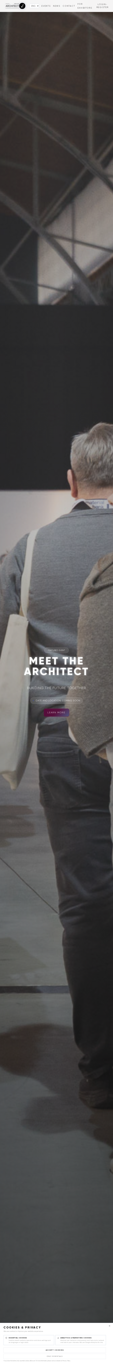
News (56, 6)
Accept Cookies (55, 1350)
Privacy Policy (66, 1360)
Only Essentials (55, 1356)
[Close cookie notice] (109, 1326)
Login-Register (103, 5)
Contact (69, 6)
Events (46, 6)
